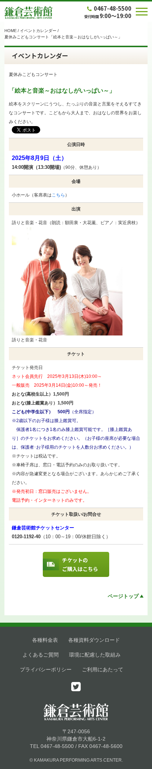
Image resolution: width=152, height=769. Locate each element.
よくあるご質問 (41, 655)
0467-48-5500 (112, 8)
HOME (10, 30)
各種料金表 (45, 640)
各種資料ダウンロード (94, 640)
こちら (58, 195)
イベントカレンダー (38, 30)
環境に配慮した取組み (95, 655)
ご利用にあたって (102, 669)
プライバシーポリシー (46, 669)
